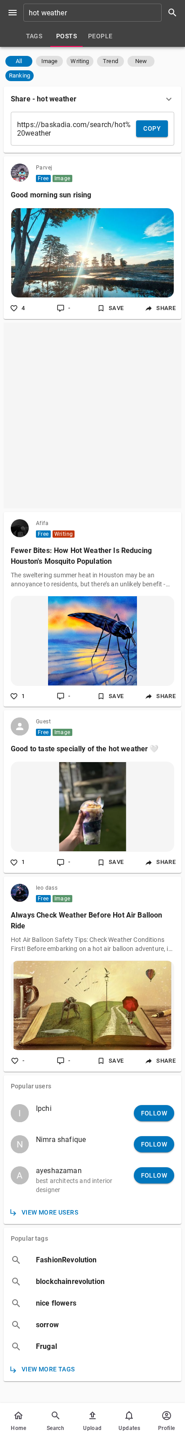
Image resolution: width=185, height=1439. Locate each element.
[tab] (34, 36)
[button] (18, 61)
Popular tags (29, 1238)
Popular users (31, 1086)
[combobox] (103, 12)
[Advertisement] (92, 415)
